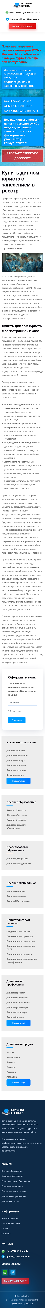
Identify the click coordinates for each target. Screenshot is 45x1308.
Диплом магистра (15, 760)
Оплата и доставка (11, 1223)
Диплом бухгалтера (16, 1012)
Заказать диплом (10, 1218)
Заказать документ (22, 26)
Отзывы (5, 1228)
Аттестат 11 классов (16, 810)
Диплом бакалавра (16, 765)
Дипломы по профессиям (15, 982)
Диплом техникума (16, 896)
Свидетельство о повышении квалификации (21, 961)
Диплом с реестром (16, 770)
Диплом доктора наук (17, 858)
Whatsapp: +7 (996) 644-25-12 (24, 12)
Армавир (11, 1072)
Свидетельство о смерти (19, 954)
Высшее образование (21, 742)
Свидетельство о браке (18, 931)
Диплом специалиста (17, 755)
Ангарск (10, 1062)
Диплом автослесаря (17, 997)
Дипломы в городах (19, 1044)
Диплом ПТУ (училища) (18, 901)
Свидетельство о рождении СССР (20, 948)
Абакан (10, 1052)
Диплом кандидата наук (18, 863)
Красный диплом (15, 775)
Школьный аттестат (16, 815)
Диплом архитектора (17, 1007)
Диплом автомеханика (18, 1002)
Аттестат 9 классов (16, 820)
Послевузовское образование (17, 848)
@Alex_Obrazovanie (18, 1256)
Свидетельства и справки (18, 921)
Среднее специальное (21, 883)
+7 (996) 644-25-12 (17, 1250)
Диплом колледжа (15, 891)
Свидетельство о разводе (19, 936)
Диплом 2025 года (15, 750)
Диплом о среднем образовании (16, 826)
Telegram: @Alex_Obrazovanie (24, 19)
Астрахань (11, 1076)
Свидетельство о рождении (20, 941)
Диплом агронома (15, 992)
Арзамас (10, 1067)
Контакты (6, 1233)
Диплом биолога (15, 1017)
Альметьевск (13, 1057)
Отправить (17, 720)
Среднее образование (21, 802)
